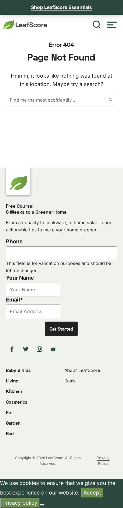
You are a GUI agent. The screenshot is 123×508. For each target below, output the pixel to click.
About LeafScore (82, 370)
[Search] (97, 25)
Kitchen (14, 391)
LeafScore (25, 24)
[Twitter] (26, 349)
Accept (92, 492)
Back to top (102, 498)
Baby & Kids (18, 370)
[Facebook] (13, 349)
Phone (14, 241)
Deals (70, 380)
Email (14, 299)
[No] (42, 505)
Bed (10, 433)
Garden (13, 423)
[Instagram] (40, 349)
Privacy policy (19, 503)
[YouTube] (54, 349)
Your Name (20, 278)
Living (12, 380)
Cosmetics (16, 402)
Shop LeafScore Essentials (61, 7)
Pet (9, 412)
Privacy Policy (103, 461)
